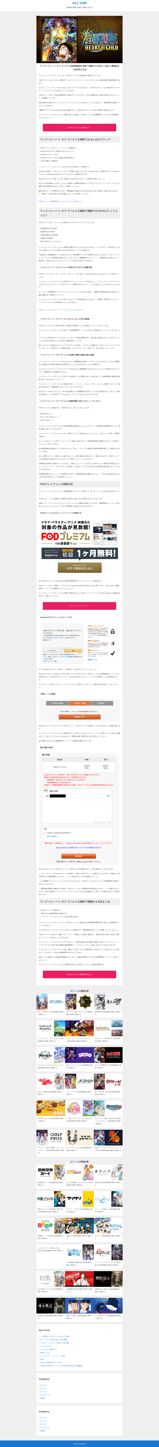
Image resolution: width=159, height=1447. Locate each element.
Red (41, 1359)
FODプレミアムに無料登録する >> (79, 974)
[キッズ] (43, 1388)
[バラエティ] (44, 1395)
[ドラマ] (43, 1392)
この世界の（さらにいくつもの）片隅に (55, 1336)
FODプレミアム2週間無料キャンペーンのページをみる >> (60, 201)
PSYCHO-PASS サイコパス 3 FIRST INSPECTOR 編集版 (61, 1366)
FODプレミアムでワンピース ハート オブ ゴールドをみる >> (61, 310)
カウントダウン (46, 1346)
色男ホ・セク (45, 1353)
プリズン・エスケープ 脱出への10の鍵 (54, 1343)
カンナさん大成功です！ (49, 1349)
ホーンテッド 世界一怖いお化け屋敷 (53, 1340)
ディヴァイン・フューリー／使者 (52, 1356)
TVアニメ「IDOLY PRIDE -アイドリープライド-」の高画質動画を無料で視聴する (51, 1150)
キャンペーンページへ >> (79, 606)
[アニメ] (75, 991)
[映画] (42, 1398)
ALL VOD (79, 3)
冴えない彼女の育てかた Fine (51, 1362)
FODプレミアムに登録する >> (79, 127)
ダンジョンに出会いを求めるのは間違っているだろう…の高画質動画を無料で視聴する (108, 1121)
